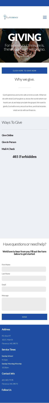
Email (4, 285)
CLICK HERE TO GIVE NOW (24, 70)
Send (24, 317)
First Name (6, 265)
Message (5, 296)
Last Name (6, 274)
